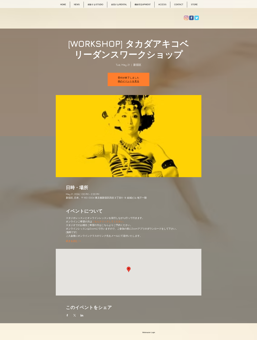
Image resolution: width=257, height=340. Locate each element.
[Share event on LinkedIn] (81, 315)
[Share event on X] (74, 315)
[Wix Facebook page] (191, 18)
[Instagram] (186, 18)
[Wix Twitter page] (196, 18)
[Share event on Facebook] (67, 315)
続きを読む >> (73, 241)
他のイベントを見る (128, 81)
